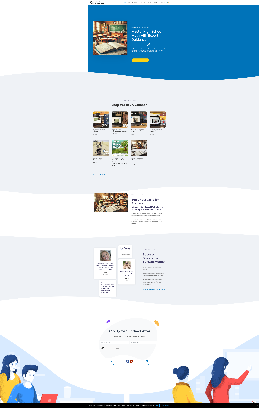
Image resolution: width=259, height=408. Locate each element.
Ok (157, 405)
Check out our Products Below (140, 60)
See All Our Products (99, 175)
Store (129, 2)
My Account (134, 2)
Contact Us (162, 2)
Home (124, 2)
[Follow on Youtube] (131, 361)
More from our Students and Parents (154, 289)
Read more (165, 405)
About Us (142, 2)
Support (155, 2)
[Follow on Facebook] (127, 361)
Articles (149, 2)
